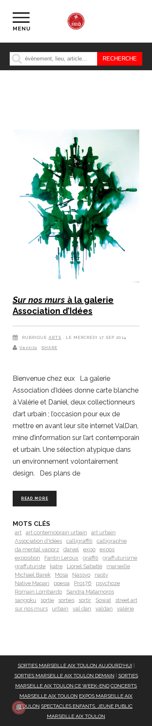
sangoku (25, 600)
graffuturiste (30, 566)
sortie (47, 600)
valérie (125, 608)
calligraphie (112, 541)
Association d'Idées (38, 541)
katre (56, 566)
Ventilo (28, 347)
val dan (82, 608)
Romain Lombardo (38, 591)
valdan (104, 608)
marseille (118, 566)
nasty (101, 575)
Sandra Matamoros (90, 591)
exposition (27, 558)
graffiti (90, 558)
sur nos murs (31, 608)
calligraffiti (79, 541)
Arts (55, 337)
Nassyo (81, 575)
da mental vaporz (37, 549)
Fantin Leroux (61, 558)
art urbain (103, 532)
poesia (62, 583)
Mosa (61, 575)
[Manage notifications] (18, 707)
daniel (71, 549)
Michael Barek (33, 575)
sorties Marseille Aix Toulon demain (64, 676)
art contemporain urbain (56, 532)
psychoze (108, 583)
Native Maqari (32, 583)
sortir (85, 600)
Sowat (103, 600)
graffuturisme (120, 558)
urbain (60, 608)
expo (89, 549)
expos (107, 549)
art (18, 532)
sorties (66, 600)
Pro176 (83, 583)
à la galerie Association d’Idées (63, 305)
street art (126, 600)
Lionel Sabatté (84, 566)
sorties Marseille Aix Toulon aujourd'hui (75, 665)
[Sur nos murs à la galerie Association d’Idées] (76, 207)
